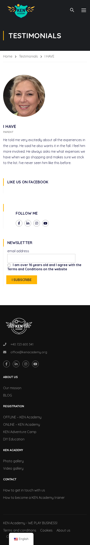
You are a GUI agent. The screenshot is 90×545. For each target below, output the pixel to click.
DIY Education (13, 439)
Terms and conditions (19, 530)
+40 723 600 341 (21, 344)
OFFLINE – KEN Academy (22, 417)
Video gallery (13, 468)
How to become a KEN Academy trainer (34, 497)
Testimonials (28, 56)
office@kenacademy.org (28, 352)
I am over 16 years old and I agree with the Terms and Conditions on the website (44, 267)
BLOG (7, 395)
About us (63, 530)
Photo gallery (13, 461)
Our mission (12, 388)
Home (7, 56)
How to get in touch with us (24, 490)
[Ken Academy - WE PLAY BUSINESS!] (21, 10)
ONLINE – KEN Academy (21, 424)
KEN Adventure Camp (19, 432)
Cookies (46, 530)
